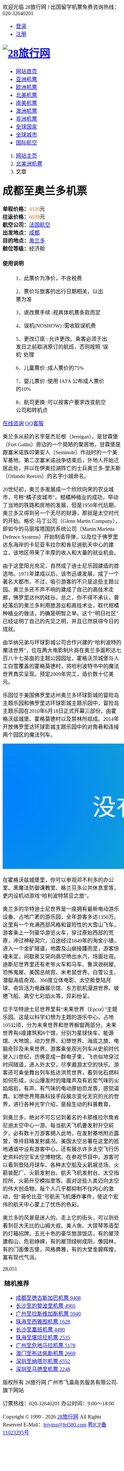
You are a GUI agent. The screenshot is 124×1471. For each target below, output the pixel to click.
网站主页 (26, 156)
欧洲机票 (26, 87)
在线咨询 (13, 423)
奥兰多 (37, 240)
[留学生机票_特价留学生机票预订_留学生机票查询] (62, 52)
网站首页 (26, 71)
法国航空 (39, 225)
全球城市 (26, 135)
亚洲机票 (26, 79)
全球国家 (26, 127)
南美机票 (26, 103)
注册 (21, 34)
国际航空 (26, 142)
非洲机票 (26, 119)
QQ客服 (34, 423)
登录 (21, 26)
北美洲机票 (29, 164)
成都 (34, 233)
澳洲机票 (26, 111)
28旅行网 (67, 1417)
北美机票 (26, 95)
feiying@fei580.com (64, 1424)
